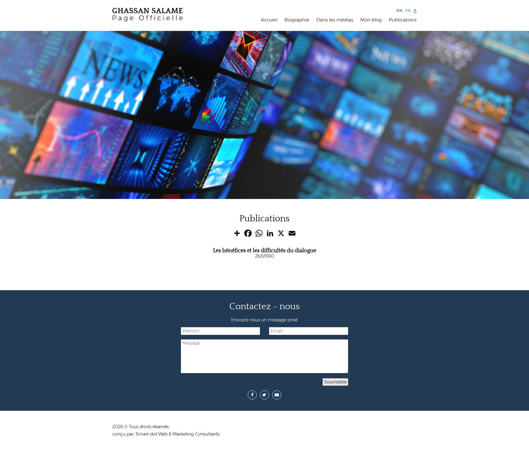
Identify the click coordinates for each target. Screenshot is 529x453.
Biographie (296, 20)
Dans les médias (334, 20)
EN (399, 10)
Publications (403, 20)
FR (408, 10)
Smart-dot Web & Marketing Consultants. (178, 434)
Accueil (269, 20)
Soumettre (335, 382)
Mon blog (371, 20)
